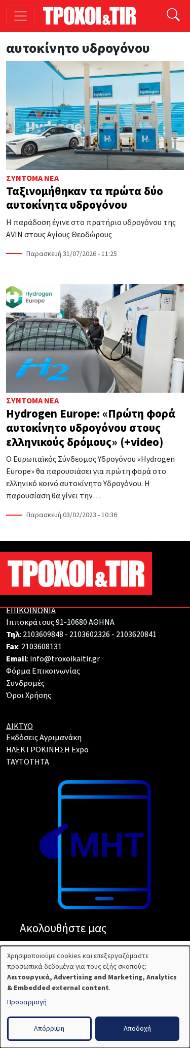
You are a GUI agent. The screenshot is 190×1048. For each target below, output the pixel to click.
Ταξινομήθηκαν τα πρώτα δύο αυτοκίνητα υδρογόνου (84, 198)
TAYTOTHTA (27, 762)
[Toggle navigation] (20, 16)
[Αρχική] (93, 16)
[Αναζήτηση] (173, 16)
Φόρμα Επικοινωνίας (43, 671)
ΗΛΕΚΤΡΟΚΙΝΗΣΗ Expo (47, 749)
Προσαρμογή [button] (27, 1002)
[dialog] (95, 997)
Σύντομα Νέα (32, 178)
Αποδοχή (137, 1029)
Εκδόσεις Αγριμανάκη (44, 737)
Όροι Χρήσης (28, 695)
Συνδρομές (25, 683)
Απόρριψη (49, 1029)
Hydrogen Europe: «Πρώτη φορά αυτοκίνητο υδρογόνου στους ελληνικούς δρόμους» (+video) (90, 427)
